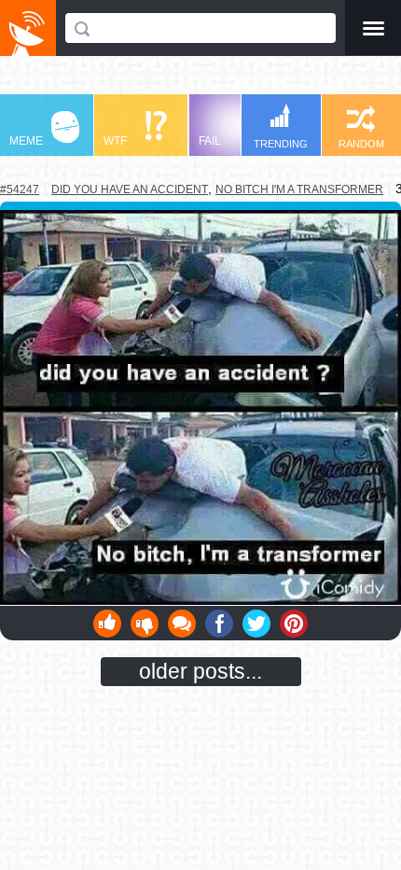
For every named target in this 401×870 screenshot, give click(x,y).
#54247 (19, 189)
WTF (115, 140)
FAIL (210, 140)
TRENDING (281, 143)
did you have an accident (129, 189)
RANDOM (361, 143)
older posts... (200, 671)
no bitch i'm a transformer (299, 189)
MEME (26, 140)
